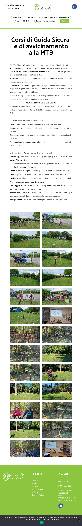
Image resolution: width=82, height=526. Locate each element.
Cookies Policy (38, 495)
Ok (41, 523)
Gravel (34, 483)
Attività (35, 492)
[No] (79, 520)
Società (35, 481)
